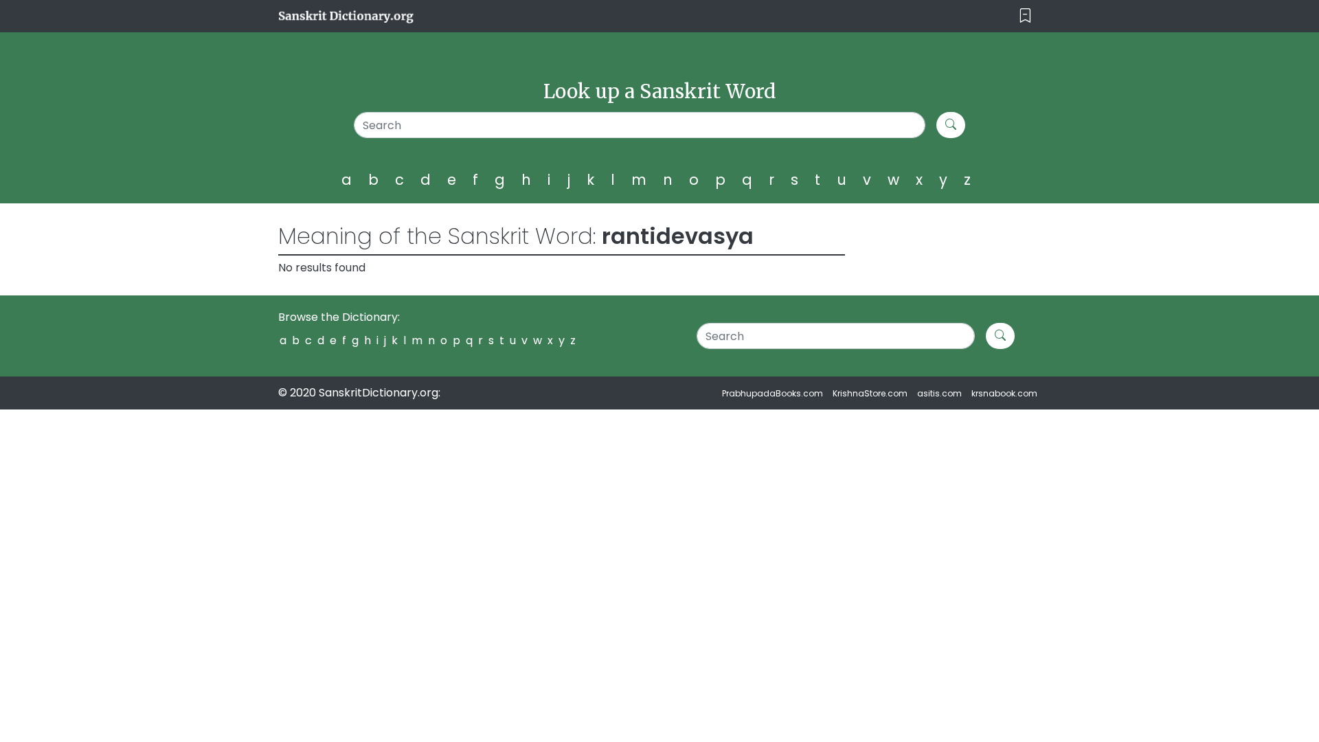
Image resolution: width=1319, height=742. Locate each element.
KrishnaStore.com (870, 393)
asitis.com (939, 393)
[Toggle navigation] (1025, 16)
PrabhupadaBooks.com (772, 393)
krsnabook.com (1004, 393)
